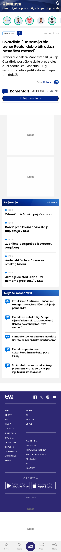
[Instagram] (47, 397)
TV (27, 415)
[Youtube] (54, 397)
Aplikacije (31, 459)
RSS (28, 463)
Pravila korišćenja (36, 450)
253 (7, 317)
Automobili (11, 456)
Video (29, 410)
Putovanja (11, 433)
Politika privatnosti (36, 454)
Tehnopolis (11, 451)
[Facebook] (35, 397)
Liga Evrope (37, 8)
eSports (9, 447)
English (30, 419)
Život (8, 424)
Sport (8, 415)
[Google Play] (17, 486)
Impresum (31, 445)
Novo (5, 8)
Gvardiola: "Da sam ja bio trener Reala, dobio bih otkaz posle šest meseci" (28, 46)
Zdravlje (10, 428)
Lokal (8, 460)
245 (7, 336)
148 (7, 365)
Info (7, 410)
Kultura (9, 437)
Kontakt (30, 468)
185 (7, 349)
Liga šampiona (19, 8)
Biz (6, 419)
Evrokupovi (9, 33)
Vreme (29, 424)
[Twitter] (41, 397)
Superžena (10, 442)
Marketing (31, 440)
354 (7, 301)
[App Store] (43, 486)
